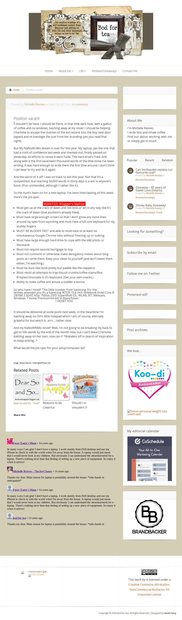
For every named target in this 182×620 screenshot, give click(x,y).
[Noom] (149, 414)
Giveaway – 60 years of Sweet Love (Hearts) (151, 188)
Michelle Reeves (34, 104)
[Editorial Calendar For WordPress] (149, 480)
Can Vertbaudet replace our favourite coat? (154, 171)
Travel (159, 212)
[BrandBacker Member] (149, 534)
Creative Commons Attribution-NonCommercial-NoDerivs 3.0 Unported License (149, 589)
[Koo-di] (149, 400)
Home (16, 89)
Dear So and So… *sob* (27, 403)
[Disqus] (62, 481)
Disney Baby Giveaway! (151, 205)
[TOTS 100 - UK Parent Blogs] (36, 571)
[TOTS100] (36, 574)
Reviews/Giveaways (145, 179)
